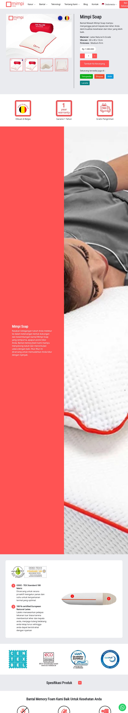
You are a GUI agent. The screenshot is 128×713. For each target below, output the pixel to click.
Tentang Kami (71, 4)
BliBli (110, 76)
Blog (86, 4)
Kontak (95, 4)
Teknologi (55, 4)
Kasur (31, 4)
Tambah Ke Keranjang (94, 63)
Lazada (85, 83)
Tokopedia (86, 76)
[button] (64, 683)
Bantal (42, 4)
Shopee (99, 76)
